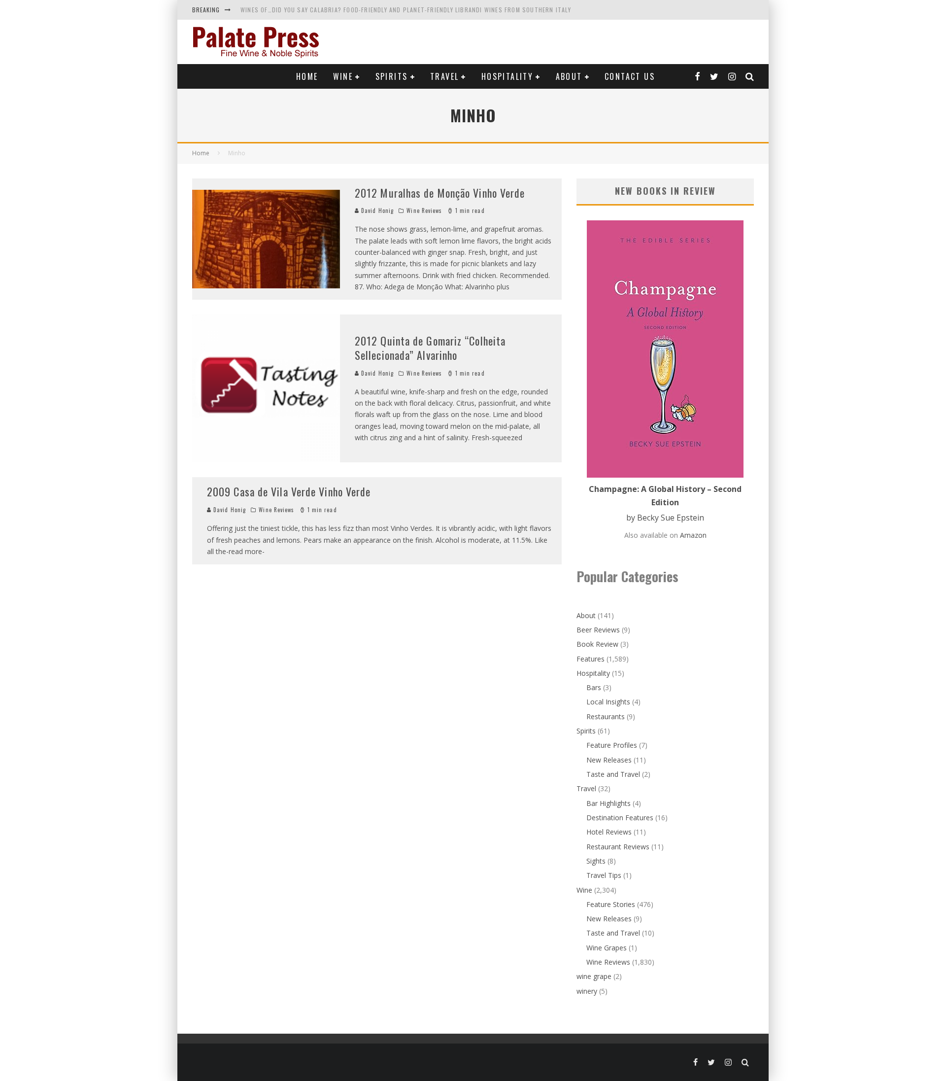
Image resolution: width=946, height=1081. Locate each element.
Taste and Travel (613, 774)
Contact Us (630, 76)
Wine (343, 76)
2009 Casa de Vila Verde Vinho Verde (289, 491)
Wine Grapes (606, 947)
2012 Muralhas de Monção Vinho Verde (440, 193)
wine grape (593, 976)
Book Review (597, 644)
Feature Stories (610, 904)
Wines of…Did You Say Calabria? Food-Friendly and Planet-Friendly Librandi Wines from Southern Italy (405, 9)
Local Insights (608, 701)
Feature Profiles (611, 745)
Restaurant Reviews (617, 846)
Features (590, 658)
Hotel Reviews (609, 832)
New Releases (609, 760)
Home (307, 76)
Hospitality (507, 76)
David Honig (376, 210)
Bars (593, 687)
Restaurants (605, 716)
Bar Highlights (608, 803)
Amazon (693, 535)
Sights (596, 861)
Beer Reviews (598, 629)
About (569, 76)
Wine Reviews (424, 210)
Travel (444, 76)
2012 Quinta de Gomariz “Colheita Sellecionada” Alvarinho (430, 348)
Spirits (391, 76)
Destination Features (619, 817)
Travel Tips (603, 875)
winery (586, 991)
